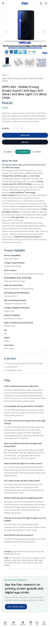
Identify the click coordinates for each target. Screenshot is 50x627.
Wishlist (38, 152)
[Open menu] (3, 3)
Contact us (24, 152)
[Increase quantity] (21, 128)
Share (9, 152)
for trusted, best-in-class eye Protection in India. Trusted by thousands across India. (24, 240)
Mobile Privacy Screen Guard (27, 237)
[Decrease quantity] (13, 128)
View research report (16, 607)
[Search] (41, 3)
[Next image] (43, 32)
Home (4, 75)
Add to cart (25, 135)
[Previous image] (6, 32)
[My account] (46, 3)
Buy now (25, 142)
